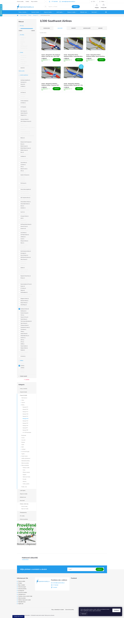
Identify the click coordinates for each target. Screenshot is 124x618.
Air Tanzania (23, 104)
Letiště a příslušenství (25, 458)
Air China (23, 94)
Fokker (22, 444)
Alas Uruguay (24, 111)
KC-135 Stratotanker (27, 432)
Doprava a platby (20, 1)
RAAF (22, 273)
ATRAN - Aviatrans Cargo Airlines (27, 127)
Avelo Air (23, 129)
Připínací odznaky (26, 472)
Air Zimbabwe (24, 109)
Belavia (22, 137)
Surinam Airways (24, 313)
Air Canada (23, 88)
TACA (22, 315)
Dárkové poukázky (25, 463)
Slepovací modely (23, 493)
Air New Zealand (24, 100)
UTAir (22, 341)
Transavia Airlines (24, 325)
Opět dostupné (24, 46)
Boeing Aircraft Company (26, 142)
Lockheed (23, 449)
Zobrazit (56, 59)
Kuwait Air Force (24, 230)
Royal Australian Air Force (26, 284)
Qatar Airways (24, 271)
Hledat (76, 6)
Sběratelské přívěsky (25, 460)
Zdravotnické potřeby (69, 609)
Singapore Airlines (24, 298)
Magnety (24, 474)
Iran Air (22, 212)
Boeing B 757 (25, 423)
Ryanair (23, 286)
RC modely (22, 516)
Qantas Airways (24, 269)
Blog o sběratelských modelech (58, 609)
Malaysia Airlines (24, 240)
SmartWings (23, 304)
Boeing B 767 (25, 425)
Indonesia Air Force (25, 210)
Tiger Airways (24, 323)
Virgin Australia (24, 346)
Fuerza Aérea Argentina (26, 189)
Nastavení (84, 614)
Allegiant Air (23, 115)
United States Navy (25, 335)
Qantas (22, 267)
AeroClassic (23, 55)
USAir (22, 339)
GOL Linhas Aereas (25, 193)
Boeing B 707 (25, 409)
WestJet (23, 350)
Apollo (22, 59)
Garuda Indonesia (24, 191)
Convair (22, 437)
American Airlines (24, 119)
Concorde (23, 440)
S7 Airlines (23, 288)
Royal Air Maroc (24, 282)
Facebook (55, 587)
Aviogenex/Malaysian (25, 131)
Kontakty (27, 1)
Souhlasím (116, 610)
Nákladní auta (23, 497)
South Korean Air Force (25, 306)
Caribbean (23, 156)
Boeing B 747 (25, 421)
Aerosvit (23, 84)
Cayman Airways (24, 160)
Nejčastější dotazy (22, 601)
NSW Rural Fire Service (25, 257)
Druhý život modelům (22, 592)
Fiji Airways (23, 183)
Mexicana (23, 247)
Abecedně (100, 28)
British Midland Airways (26, 148)
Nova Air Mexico (24, 255)
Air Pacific (23, 102)
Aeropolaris (23, 57)
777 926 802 (55, 585)
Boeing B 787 (25, 430)
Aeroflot (23, 78)
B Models (23, 63)
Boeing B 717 (25, 411)
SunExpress (23, 311)
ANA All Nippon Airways (26, 121)
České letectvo (24, 48)
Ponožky (24, 479)
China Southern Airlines (25, 201)
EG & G (22, 179)
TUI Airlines (23, 329)
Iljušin (22, 447)
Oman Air (23, 261)
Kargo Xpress (24, 222)
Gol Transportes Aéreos (25, 195)
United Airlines (24, 333)
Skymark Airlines (24, 300)
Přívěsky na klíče (26, 467)
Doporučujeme (46, 28)
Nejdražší (73, 28)
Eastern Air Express (25, 175)
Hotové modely (24, 506)
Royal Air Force (24, 280)
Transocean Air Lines (25, 327)
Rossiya (23, 278)
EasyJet (22, 177)
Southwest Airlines (25, 308)
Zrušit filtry (27, 379)
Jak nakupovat (21, 590)
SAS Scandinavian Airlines (26, 294)
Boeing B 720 (25, 414)
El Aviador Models (24, 65)
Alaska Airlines (24, 113)
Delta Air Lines (24, 168)
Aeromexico (23, 82)
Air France (23, 92)
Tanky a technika (23, 388)
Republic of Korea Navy (25, 276)
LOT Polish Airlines (25, 234)
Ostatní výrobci (24, 456)
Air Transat (23, 107)
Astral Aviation (24, 125)
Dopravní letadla (23, 395)
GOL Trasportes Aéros (25, 197)
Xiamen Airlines (24, 352)
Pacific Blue (23, 263)
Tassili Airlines (24, 319)
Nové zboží (22, 500)
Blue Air (23, 140)
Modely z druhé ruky (24, 504)
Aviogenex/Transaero (25, 133)
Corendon (23, 164)
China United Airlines (25, 203)
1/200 (22, 365)
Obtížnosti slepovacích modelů (24, 600)
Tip (22, 44)
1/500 (22, 369)
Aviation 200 (23, 61)
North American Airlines (26, 251)
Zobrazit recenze (25, 559)
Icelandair (23, 208)
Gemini (22, 67)
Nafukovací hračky (26, 476)
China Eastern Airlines (25, 199)
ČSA (22, 166)
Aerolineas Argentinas (25, 80)
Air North (23, 356)
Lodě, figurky (22, 490)
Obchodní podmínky (22, 588)
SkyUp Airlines (24, 302)
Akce (22, 40)
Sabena (22, 290)
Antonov (23, 402)
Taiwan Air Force (24, 317)
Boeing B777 (25, 427)
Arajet (22, 123)
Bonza (22, 144)
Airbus (22, 400)
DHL (22, 170)
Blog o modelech (34, 1)
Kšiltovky (24, 481)
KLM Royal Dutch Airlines (26, 224)
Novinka (23, 42)
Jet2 (22, 218)
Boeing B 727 (25, 416)
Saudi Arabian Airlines (25, 296)
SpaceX (22, 354)
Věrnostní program (22, 586)
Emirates (23, 181)
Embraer (23, 442)
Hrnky (24, 470)
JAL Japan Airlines (24, 216)
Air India (23, 96)
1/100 (22, 363)
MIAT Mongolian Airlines (26, 249)
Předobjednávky (23, 512)
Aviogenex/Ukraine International (27, 135)
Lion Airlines (23, 232)
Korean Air (23, 228)
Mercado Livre (24, 245)
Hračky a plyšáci (26, 483)
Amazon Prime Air (24, 117)
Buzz (22, 152)
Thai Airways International (26, 321)
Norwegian (23, 253)
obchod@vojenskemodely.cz (59, 582)
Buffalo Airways (24, 150)
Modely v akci (24, 486)
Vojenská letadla (23, 392)
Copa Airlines (24, 162)
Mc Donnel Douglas (25, 451)
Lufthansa (23, 236)
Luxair (22, 238)
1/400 (22, 367)
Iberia (22, 205)
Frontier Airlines (24, 187)
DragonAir (23, 172)
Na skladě (23, 37)
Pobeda (23, 265)
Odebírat (99, 569)
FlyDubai (23, 185)
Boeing (22, 404)
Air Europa (23, 90)
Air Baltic (23, 86)
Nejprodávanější (86, 28)
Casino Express (24, 158)
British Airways (24, 146)
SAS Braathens (24, 292)
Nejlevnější (60, 28)
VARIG (22, 344)
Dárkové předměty (25, 465)
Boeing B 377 (25, 407)
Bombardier (23, 435)
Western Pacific (24, 348)
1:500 (22, 371)
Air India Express (24, 98)
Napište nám (20, 603)
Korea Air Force (24, 226)
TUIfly (22, 331)
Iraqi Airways (24, 214)
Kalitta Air (23, 220)
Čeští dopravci (24, 397)
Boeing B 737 (25, 418)
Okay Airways (24, 259)
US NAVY (23, 337)
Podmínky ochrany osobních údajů (25, 596)
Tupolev (23, 453)
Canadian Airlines (24, 154)
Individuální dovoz (22, 594)
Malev (22, 243)
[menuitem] (23, 12)
